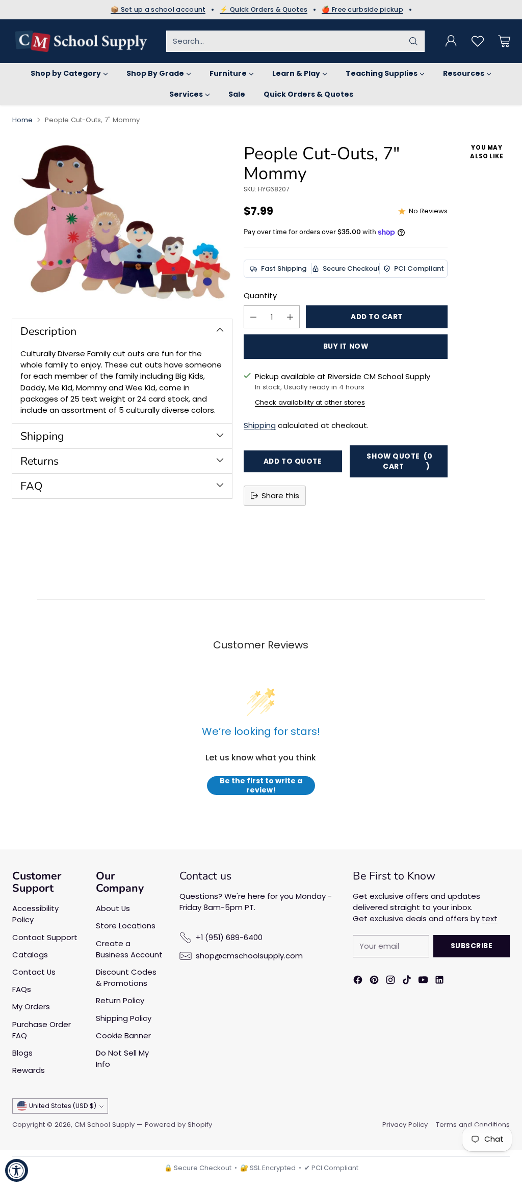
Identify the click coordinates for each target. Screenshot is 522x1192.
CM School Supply (104, 1124)
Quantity (260, 295)
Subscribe (472, 946)
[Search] (413, 41)
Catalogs (30, 954)
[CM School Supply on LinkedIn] (439, 981)
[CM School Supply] (81, 41)
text (490, 918)
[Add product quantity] (290, 317)
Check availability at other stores (310, 402)
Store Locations (125, 925)
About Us (113, 908)
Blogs (22, 1052)
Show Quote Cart (400, 461)
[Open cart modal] (504, 41)
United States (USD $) (62, 1105)
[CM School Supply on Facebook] (358, 981)
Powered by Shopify (178, 1124)
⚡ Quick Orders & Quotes (263, 10)
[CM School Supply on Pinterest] (374, 981)
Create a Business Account (129, 949)
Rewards (28, 1070)
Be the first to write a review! (261, 785)
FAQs (21, 989)
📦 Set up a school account (158, 10)
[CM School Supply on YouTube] (423, 981)
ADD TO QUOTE (293, 461)
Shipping (260, 425)
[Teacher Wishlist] (477, 41)
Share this (280, 495)
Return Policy (120, 1000)
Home (22, 120)
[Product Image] (122, 222)
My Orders (31, 1006)
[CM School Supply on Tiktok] (407, 981)
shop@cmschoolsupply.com (249, 955)
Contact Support (44, 937)
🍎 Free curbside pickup (362, 10)
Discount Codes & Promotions (126, 977)
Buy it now (346, 346)
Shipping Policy (123, 1018)
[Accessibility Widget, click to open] (16, 1170)
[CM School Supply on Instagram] (390, 981)
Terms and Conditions (473, 1124)
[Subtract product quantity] (253, 317)
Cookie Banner (123, 1035)
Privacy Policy (405, 1124)
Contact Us (34, 972)
